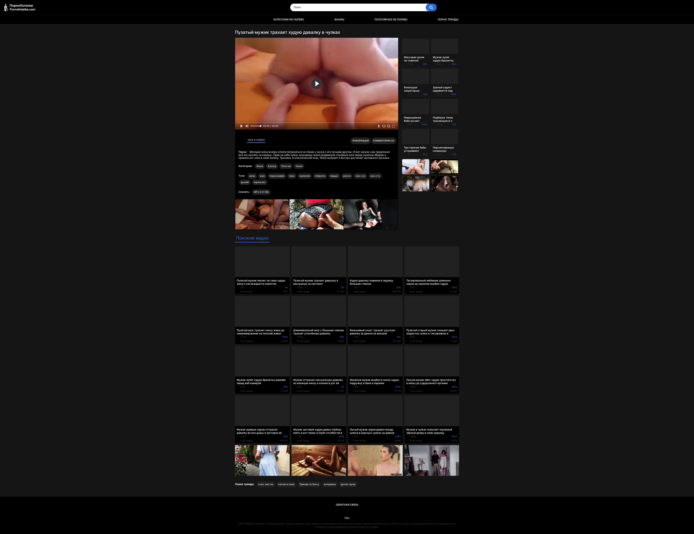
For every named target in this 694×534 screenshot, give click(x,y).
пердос (334, 176)
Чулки (298, 166)
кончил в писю (286, 484)
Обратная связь (347, 504)
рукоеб (245, 182)
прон (291, 176)
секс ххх (360, 176)
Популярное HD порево (391, 19)
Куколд (272, 166)
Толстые (286, 166)
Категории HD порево (288, 19)
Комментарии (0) (383, 140)
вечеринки (330, 484)
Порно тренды (448, 19)
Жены (259, 166)
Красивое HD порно (239, 19)
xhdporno (320, 176)
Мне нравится (239, 141)
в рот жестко (265, 484)
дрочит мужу (348, 484)
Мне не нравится (243, 141)
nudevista (304, 176)
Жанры (339, 19)
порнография (277, 176)
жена (252, 176)
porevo (347, 176)
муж (262, 176)
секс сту (375, 176)
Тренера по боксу (309, 484)
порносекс (260, 182)
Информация (360, 140)
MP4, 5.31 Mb (261, 192)
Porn (347, 517)
